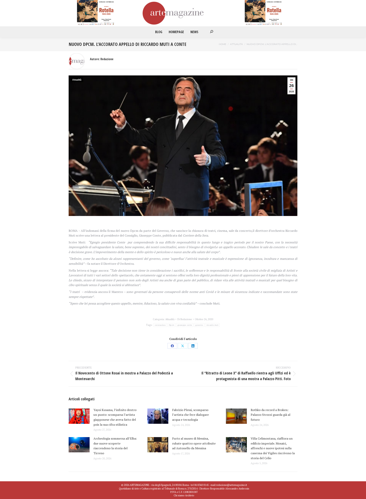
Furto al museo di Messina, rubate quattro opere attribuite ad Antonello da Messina (194, 443)
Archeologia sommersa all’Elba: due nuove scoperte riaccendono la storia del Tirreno (115, 445)
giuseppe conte (184, 325)
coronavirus (160, 325)
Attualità (76, 79)
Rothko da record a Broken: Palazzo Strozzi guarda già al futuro (270, 415)
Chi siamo (179, 495)
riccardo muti (212, 325)
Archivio (189, 495)
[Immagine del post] (79, 416)
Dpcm (171, 325)
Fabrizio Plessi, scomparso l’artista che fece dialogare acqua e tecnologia (190, 415)
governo (199, 325)
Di (184, 319)
